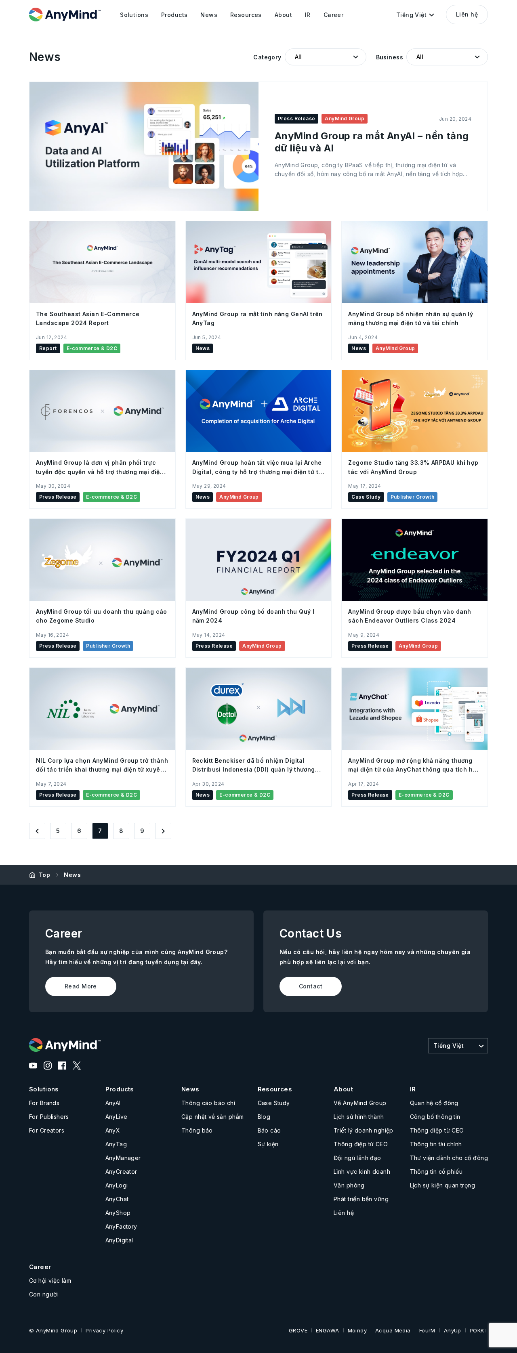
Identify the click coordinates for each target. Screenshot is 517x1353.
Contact (310, 986)
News (72, 874)
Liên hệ (467, 14)
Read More (81, 986)
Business (389, 57)
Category (267, 57)
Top (44, 874)
